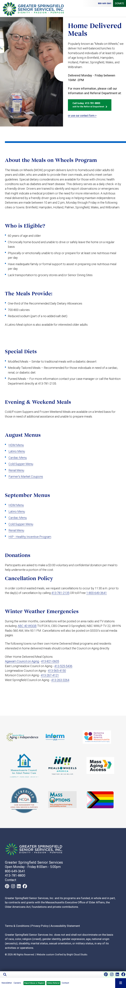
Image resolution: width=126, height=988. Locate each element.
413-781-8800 (15, 875)
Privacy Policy (40, 925)
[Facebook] (123, 974)
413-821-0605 (50, 661)
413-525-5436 (63, 666)
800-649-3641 (15, 871)
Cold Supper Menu (21, 464)
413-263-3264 (60, 680)
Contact (65, 983)
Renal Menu (16, 470)
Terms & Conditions (17, 925)
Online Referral (53, 983)
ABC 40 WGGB (27, 626)
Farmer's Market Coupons (26, 476)
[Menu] (120, 983)
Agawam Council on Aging (22, 661)
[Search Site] (63, 974)
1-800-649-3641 (96, 593)
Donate (119, 3)
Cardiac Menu (18, 457)
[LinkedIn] (117, 974)
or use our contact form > (82, 115)
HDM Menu (16, 445)
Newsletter (7, 983)
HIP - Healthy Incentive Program (30, 536)
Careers (17, 983)
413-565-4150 (57, 670)
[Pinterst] (106, 974)
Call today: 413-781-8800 (88, 105)
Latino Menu (17, 451)
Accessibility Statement (65, 925)
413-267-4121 (50, 675)
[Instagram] (111, 974)
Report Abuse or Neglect (34, 983)
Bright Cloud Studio (77, 954)
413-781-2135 (60, 593)
